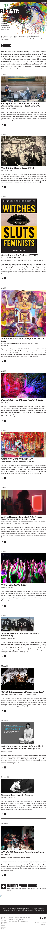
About (5, 908)
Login (33, 921)
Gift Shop (41, 910)
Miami (3, 15)
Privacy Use (6, 910)
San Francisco (5, 27)
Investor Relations (17, 910)
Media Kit (27, 908)
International (5, 29)
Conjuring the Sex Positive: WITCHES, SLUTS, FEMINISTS (20, 256)
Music (15, 36)
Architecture (22, 36)
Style (11, 38)
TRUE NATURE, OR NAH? (14, 585)
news (36, 38)
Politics (16, 38)
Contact (11, 908)
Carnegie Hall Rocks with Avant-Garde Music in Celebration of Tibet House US (20, 104)
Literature (35, 36)
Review (6, 36)
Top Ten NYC (5, 39)
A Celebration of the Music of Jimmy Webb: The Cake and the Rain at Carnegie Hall (22, 747)
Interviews (22, 38)
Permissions (19, 908)
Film (11, 36)
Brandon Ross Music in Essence (17, 795)
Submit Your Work (22, 886)
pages (41, 38)
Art (2, 36)
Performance (5, 38)
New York (4, 23)
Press (33, 908)
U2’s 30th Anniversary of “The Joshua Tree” (22, 692)
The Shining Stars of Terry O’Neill (18, 168)
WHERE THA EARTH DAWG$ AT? (17, 459)
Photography (30, 38)
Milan (3, 21)
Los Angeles (5, 25)
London (3, 17)
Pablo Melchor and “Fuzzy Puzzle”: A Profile (22, 400)
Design (29, 36)
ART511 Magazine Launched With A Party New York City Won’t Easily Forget (21, 518)
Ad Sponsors (40, 908)
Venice (3, 19)
